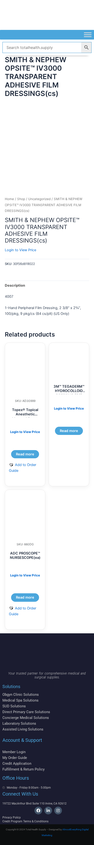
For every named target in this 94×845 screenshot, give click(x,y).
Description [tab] (15, 285)
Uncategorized (39, 199)
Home (9, 199)
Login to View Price (20, 250)
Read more (25, 454)
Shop (21, 199)
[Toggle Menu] (88, 34)
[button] (25, 467)
